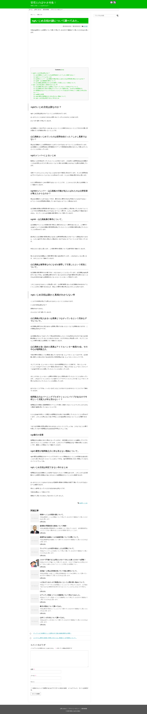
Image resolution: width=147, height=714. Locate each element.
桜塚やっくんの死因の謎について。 (52, 514)
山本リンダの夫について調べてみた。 (53, 617)
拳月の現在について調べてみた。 (51, 606)
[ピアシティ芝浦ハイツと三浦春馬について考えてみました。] (35, 598)
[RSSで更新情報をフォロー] (114, 2)
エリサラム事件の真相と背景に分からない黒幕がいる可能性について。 (55, 638)
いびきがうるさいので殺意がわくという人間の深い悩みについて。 (63, 582)
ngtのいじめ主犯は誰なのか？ (40, 73)
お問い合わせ (37, 9)
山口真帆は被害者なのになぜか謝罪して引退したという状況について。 (55, 82)
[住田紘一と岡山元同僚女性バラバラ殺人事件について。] (35, 574)
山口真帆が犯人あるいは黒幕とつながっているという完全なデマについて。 (56, 86)
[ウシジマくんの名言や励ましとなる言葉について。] (35, 552)
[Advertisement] (59, 52)
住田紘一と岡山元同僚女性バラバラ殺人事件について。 (59, 571)
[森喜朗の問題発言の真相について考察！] (35, 529)
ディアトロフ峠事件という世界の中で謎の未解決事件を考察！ (52, 633)
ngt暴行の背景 (38, 94)
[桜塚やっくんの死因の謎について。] (35, 518)
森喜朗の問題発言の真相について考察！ (53, 526)
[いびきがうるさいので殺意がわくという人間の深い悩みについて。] (35, 585)
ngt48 (81, 503)
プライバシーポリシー (57, 9)
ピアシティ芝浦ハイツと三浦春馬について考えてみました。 (60, 595)
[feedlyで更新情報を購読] (111, 2)
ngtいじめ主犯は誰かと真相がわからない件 (44, 84)
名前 (33, 669)
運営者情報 (46, 9)
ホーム (30, 9)
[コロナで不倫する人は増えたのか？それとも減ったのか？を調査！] (35, 563)
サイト (33, 682)
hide (62, 69)
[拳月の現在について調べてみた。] (35, 610)
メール (33, 675)
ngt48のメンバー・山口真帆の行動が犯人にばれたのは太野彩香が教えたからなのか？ (59, 79)
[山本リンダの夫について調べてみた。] (35, 621)
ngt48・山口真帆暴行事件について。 (45, 80)
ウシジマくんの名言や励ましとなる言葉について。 (57, 548)
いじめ (85, 503)
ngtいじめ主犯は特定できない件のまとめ (46, 98)
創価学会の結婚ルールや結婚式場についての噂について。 (60, 537)
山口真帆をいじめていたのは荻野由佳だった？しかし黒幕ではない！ (54, 75)
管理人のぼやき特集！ (43, 2)
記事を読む (43, 521)
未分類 (85, 26)
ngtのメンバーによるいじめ (42, 77)
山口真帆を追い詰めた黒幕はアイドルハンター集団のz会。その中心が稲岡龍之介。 (58, 88)
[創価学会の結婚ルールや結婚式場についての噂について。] (35, 540)
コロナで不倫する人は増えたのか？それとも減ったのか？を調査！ (63, 560)
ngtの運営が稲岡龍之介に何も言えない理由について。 (50, 96)
